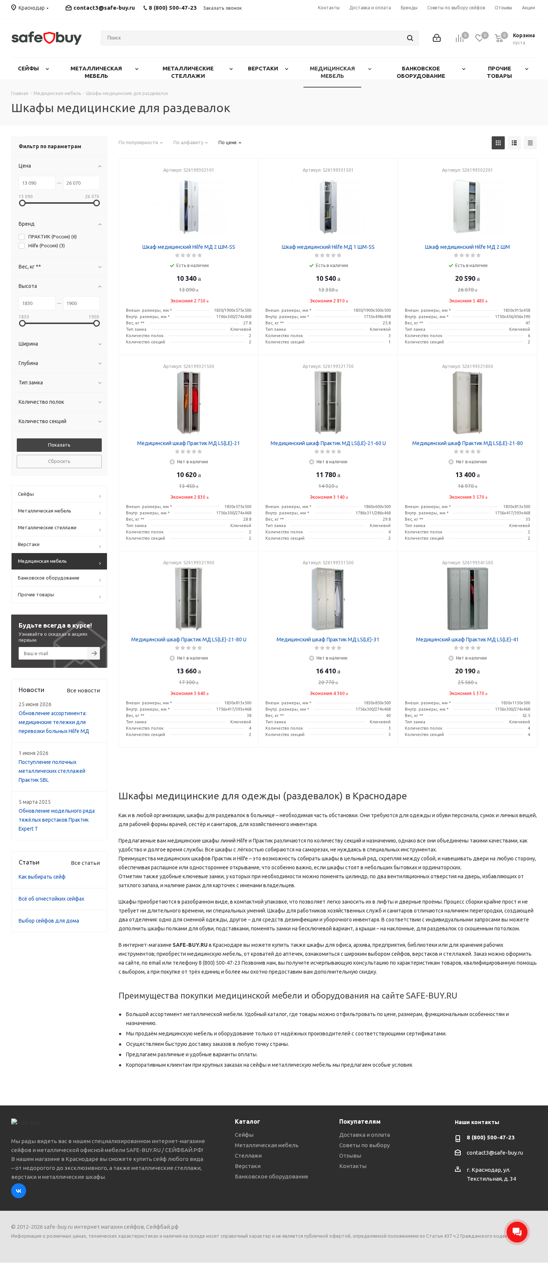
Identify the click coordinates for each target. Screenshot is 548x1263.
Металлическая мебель (267, 1145)
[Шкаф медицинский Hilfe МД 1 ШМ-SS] (328, 206)
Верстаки (248, 1166)
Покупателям (360, 1121)
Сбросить (59, 461)
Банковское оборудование (271, 1176)
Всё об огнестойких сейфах (51, 899)
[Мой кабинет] (437, 38)
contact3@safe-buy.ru (104, 7)
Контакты (352, 1166)
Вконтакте (18, 1190)
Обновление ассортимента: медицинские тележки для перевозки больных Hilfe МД (54, 722)
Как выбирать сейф (42, 877)
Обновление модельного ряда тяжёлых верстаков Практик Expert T (57, 820)
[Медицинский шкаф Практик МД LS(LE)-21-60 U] (328, 402)
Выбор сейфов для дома (49, 921)
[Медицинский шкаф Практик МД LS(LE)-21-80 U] (188, 599)
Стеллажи (248, 1155)
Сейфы (244, 1135)
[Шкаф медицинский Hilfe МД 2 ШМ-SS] (188, 206)
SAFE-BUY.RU (190, 945)
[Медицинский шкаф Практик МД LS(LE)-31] (328, 599)
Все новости (83, 690)
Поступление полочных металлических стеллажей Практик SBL (52, 771)
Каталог (247, 1121)
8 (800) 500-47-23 (491, 1137)
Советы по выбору (364, 1145)
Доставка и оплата (364, 1135)
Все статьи (85, 863)
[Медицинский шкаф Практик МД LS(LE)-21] (188, 402)
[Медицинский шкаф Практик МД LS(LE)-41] (467, 599)
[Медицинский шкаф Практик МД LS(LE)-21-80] (467, 402)
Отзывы (350, 1155)
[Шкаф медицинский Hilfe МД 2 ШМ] (467, 206)
